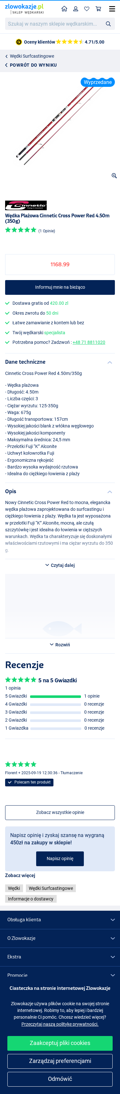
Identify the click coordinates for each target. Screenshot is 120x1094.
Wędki (14, 888)
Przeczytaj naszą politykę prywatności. (60, 1024)
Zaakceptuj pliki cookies (60, 1043)
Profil (75, 9)
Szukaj (108, 23)
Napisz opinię (60, 858)
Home (64, 9)
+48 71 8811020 (89, 342)
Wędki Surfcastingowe (32, 56)
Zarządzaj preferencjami (60, 1060)
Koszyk (98, 9)
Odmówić (60, 1078)
